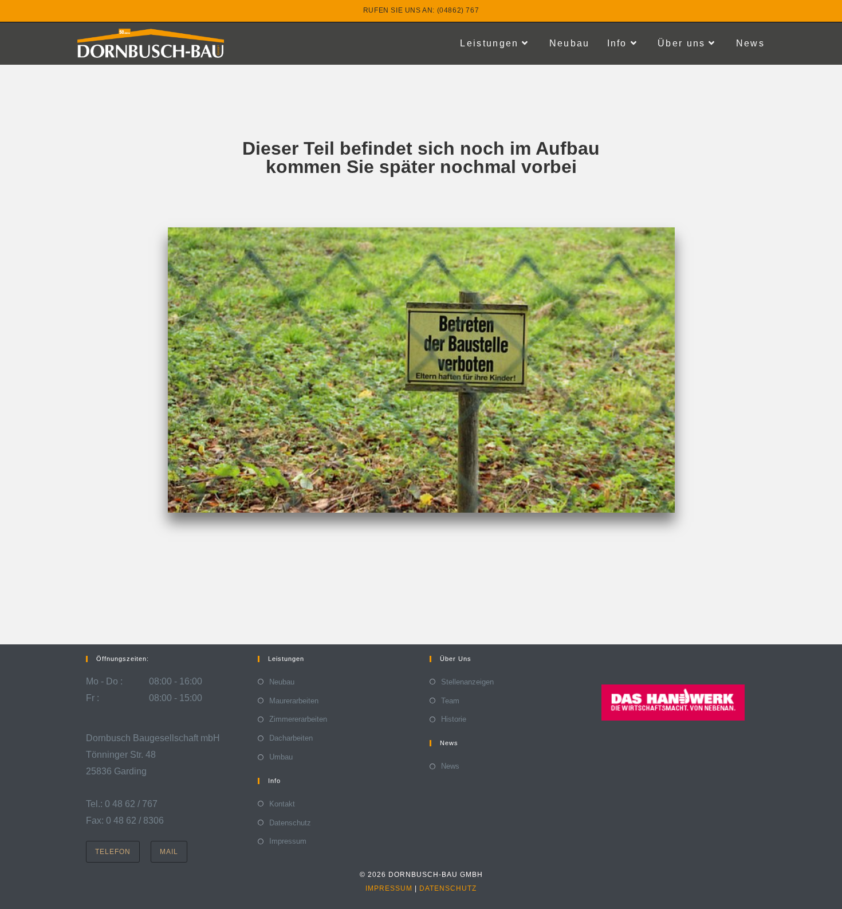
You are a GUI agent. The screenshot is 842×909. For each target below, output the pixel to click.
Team (450, 700)
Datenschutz (290, 823)
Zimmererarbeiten (298, 719)
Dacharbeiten (291, 738)
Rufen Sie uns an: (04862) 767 (421, 10)
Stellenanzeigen (467, 682)
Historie (453, 719)
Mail (169, 852)
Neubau (281, 682)
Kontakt (282, 804)
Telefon (113, 852)
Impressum (287, 841)
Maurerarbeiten (293, 700)
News (450, 766)
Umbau (281, 757)
